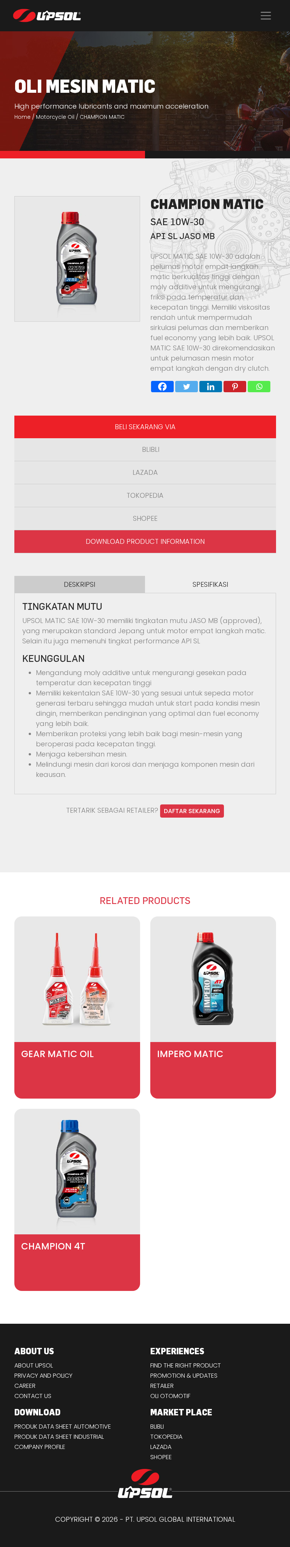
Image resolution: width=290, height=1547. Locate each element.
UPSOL (47, 15)
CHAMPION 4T (53, 1246)
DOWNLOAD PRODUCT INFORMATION (145, 541)
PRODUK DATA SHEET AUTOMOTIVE (62, 1426)
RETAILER (162, 1385)
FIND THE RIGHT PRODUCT (185, 1365)
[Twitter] (186, 386)
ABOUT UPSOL (33, 1365)
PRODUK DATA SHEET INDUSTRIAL (59, 1436)
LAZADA (145, 472)
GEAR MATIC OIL (57, 1054)
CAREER (24, 1385)
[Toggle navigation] (266, 16)
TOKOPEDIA (145, 495)
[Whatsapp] (259, 386)
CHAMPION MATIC (102, 117)
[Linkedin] (210, 386)
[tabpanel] (145, 690)
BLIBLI (150, 449)
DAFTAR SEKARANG (192, 811)
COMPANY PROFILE (39, 1447)
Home (22, 117)
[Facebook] (162, 386)
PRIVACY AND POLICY (43, 1375)
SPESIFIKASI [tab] (210, 584)
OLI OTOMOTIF (170, 1396)
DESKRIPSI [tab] (79, 584)
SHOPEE (145, 518)
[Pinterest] (235, 386)
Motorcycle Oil (55, 117)
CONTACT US (32, 1396)
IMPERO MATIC (190, 1054)
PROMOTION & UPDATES (184, 1375)
